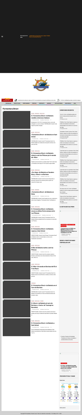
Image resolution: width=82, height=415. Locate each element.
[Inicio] (2, 103)
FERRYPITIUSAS (17, 103)
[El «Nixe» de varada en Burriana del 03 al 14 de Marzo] (16, 271)
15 (50, 327)
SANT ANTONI (63, 226)
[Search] (79, 103)
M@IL (75, 103)
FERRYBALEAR (8, 103)
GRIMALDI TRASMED (71, 224)
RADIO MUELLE (68, 103)
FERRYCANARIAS (26, 103)
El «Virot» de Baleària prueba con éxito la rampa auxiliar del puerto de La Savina (68, 116)
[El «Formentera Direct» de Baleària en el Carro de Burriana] (16, 290)
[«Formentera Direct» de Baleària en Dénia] (16, 195)
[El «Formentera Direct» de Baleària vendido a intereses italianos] (16, 120)
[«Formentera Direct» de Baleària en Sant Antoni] (16, 139)
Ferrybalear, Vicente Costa (44, 138)
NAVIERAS (49, 103)
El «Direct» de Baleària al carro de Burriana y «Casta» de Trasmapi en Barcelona (42, 305)
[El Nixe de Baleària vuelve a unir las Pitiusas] (16, 252)
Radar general (62, 407)
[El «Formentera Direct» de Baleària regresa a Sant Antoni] (16, 233)
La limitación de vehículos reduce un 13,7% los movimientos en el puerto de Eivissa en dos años (37, 100)
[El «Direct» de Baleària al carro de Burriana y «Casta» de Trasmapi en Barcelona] (16, 308)
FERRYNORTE (41, 103)
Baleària (32, 113)
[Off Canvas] (2, 36)
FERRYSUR (34, 103)
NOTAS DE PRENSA (58, 103)
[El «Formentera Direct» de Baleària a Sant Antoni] (16, 327)
